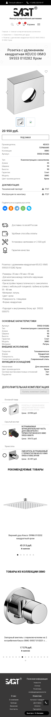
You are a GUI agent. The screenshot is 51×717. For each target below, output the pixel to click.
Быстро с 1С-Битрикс (35, 713)
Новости (37, 683)
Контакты (14, 709)
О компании (13, 700)
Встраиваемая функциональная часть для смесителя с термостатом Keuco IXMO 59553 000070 (34, 430)
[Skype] (29, 208)
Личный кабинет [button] (15, 3)
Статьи (37, 686)
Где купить (37, 709)
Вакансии (14, 706)
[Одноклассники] (11, 208)
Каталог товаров (37, 700)
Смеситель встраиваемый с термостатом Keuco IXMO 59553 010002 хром (35, 453)
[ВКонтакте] (5, 208)
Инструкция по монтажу (14, 194)
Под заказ (25, 137)
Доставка (37, 703)
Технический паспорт (12, 189)
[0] (18, 25)
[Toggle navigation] (38, 25)
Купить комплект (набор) (34, 391)
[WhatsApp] (23, 208)
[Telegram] (17, 208)
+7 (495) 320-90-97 (36, 3)
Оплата (37, 706)
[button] (17, 555)
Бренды (14, 703)
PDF (46, 189)
